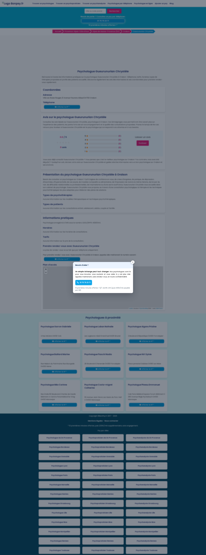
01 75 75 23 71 (85, 282)
